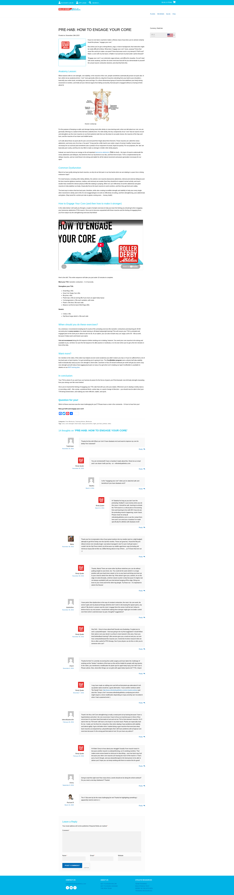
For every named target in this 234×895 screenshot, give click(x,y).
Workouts (89, 421)
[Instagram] (75, 887)
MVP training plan (74, 367)
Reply (141, 449)
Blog (168, 14)
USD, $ (153, 34)
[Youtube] (71, 887)
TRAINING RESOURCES (143, 891)
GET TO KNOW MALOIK (109, 884)
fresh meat (78, 423)
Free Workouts (70, 421)
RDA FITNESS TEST (142, 886)
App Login (82, 3)
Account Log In (67, 3)
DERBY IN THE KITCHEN (144, 888)
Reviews (160, 14)
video (109, 423)
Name (64, 855)
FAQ (174, 14)
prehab (104, 423)
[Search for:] (103, 3)
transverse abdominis (102, 152)
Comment (66, 830)
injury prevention (87, 423)
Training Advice (80, 421)
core (63, 423)
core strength (69, 423)
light (94, 423)
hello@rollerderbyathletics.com (76, 884)
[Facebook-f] (67, 887)
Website (120, 855)
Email (92, 855)
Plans (152, 14)
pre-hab (99, 423)
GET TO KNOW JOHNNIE (109, 886)
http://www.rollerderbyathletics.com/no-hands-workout (120, 690)
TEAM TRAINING (141, 884)
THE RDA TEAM (106, 888)
